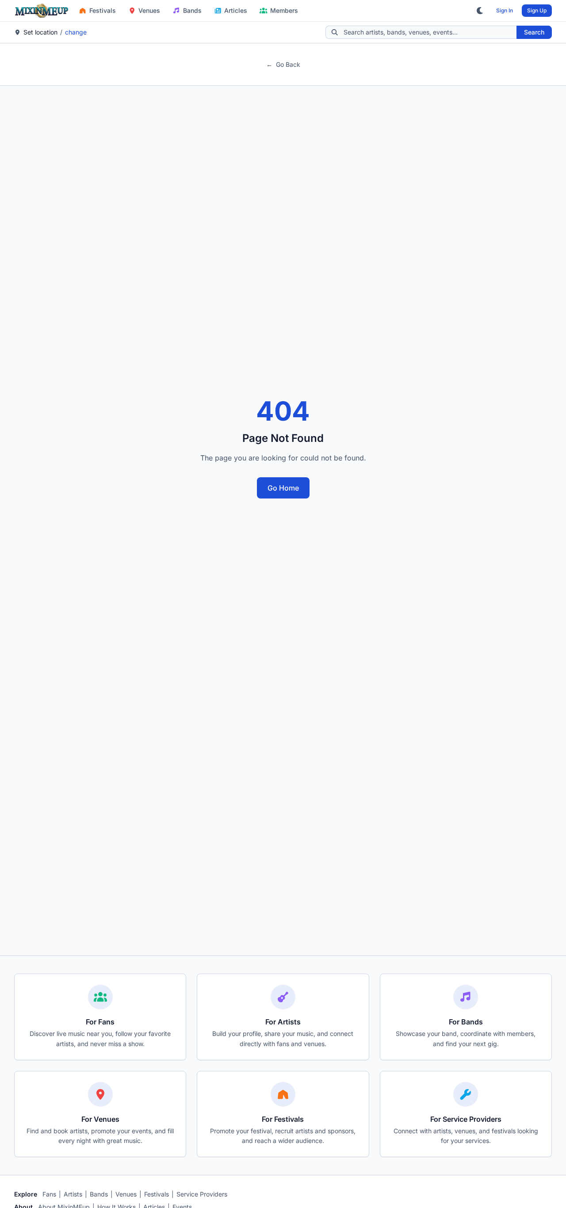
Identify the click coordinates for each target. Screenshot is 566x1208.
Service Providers (201, 1194)
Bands (192, 10)
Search (534, 32)
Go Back (283, 64)
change (76, 32)
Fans (49, 1194)
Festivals (102, 10)
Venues (149, 10)
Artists (73, 1194)
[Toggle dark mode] (480, 11)
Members (284, 10)
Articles (235, 10)
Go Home (283, 487)
